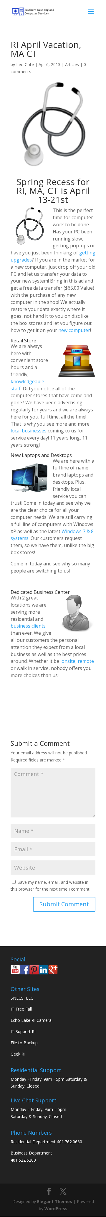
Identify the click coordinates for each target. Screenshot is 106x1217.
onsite (68, 661)
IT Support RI (23, 1031)
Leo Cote (25, 64)
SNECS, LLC (22, 998)
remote (86, 661)
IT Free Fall (21, 1009)
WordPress (55, 1208)
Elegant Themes (54, 1201)
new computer (74, 330)
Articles (72, 64)
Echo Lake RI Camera (31, 1020)
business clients (28, 626)
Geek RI (18, 1054)
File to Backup (24, 1043)
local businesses (29, 430)
